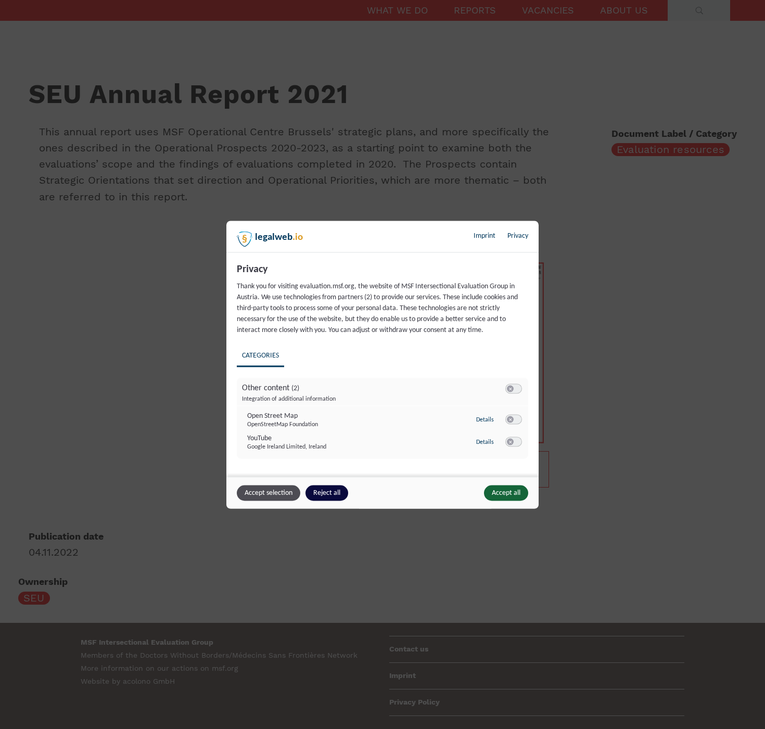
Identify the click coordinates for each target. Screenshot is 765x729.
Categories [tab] (260, 355)
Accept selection (268, 492)
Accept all (506, 492)
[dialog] (382, 364)
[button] (510, 388)
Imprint (484, 235)
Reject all (326, 492)
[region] (384, 368)
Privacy (517, 235)
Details (485, 420)
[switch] (513, 388)
